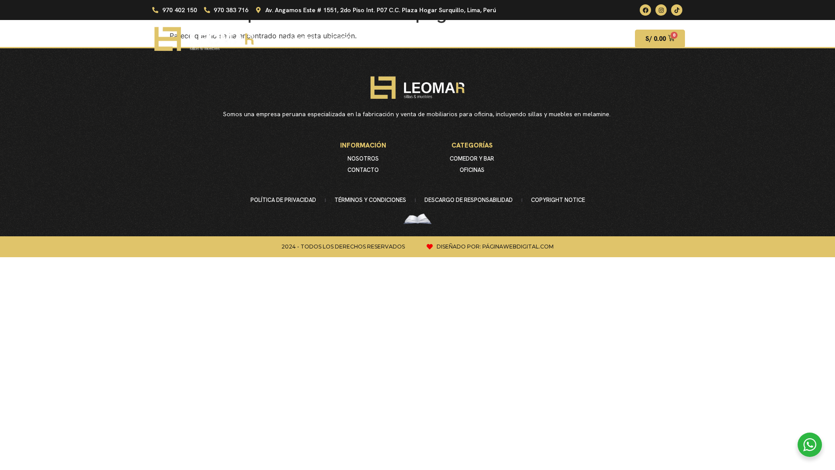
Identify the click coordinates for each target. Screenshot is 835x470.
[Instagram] (661, 10)
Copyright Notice (558, 200)
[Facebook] (645, 10)
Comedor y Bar (472, 158)
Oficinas (472, 170)
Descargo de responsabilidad (468, 200)
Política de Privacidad (283, 200)
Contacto (363, 170)
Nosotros (363, 158)
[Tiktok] (676, 10)
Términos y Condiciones (370, 200)
